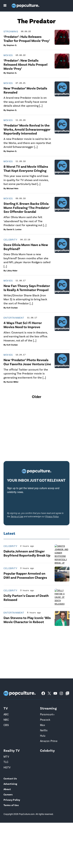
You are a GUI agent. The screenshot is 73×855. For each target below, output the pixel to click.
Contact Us (10, 778)
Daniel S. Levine (14, 229)
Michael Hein (12, 188)
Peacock (45, 719)
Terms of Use (17, 516)
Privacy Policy (52, 516)
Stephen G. (12, 45)
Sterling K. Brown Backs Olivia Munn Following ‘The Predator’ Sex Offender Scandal (27, 207)
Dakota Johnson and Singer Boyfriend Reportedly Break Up (27, 553)
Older (36, 396)
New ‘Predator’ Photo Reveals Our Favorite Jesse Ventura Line (27, 362)
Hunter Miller (12, 381)
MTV (6, 756)
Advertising (10, 783)
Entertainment (14, 317)
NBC (6, 719)
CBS (6, 725)
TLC (6, 762)
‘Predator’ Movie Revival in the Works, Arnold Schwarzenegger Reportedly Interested (27, 129)
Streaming (11, 31)
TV (6, 708)
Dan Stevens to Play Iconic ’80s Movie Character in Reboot (27, 620)
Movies (8, 55)
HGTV (7, 767)
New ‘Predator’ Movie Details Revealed (25, 90)
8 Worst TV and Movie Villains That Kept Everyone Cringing (26, 168)
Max (42, 725)
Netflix (43, 730)
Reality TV (12, 750)
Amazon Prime (48, 741)
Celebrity (10, 239)
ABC (6, 714)
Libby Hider (12, 270)
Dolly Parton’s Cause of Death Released (26, 597)
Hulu (43, 735)
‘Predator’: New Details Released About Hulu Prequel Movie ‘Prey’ (25, 64)
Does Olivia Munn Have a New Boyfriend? (26, 247)
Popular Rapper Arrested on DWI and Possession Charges (25, 575)
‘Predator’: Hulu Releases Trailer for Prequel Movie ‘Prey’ (27, 38)
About (7, 789)
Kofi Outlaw (12, 307)
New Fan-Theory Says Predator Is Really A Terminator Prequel (27, 288)
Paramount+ (47, 714)
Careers (8, 794)
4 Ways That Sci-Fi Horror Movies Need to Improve (23, 325)
